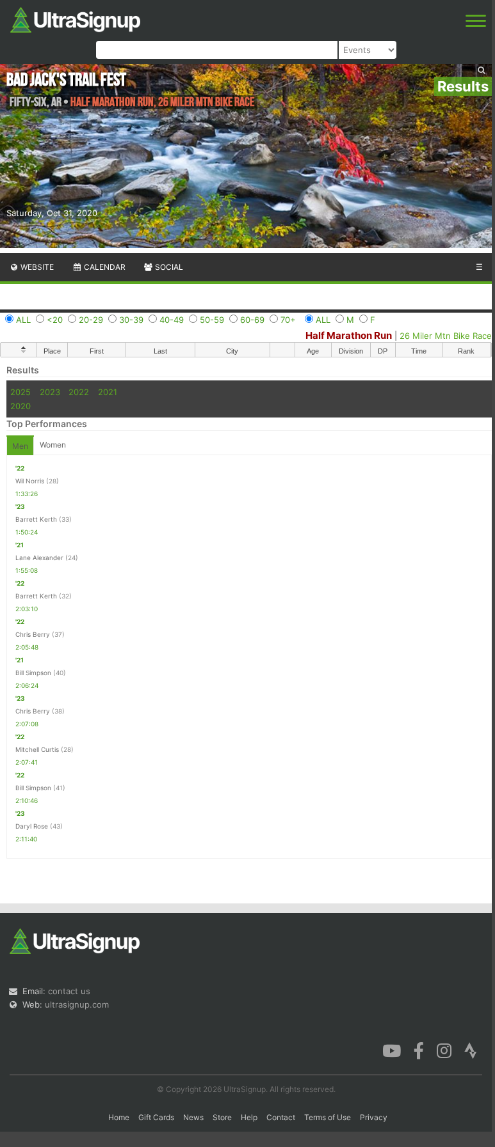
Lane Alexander (39, 557)
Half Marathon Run (348, 335)
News (193, 1117)
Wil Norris (29, 481)
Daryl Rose (31, 826)
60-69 (252, 320)
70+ (288, 320)
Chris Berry (32, 634)
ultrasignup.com (77, 1004)
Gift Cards (156, 1117)
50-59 (212, 320)
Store (222, 1117)
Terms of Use (327, 1117)
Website (36, 267)
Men (20, 446)
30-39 (131, 320)
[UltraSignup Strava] (470, 1050)
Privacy (373, 1117)
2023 (50, 392)
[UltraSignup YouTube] (391, 1050)
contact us (69, 991)
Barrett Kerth (36, 519)
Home (118, 1117)
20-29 (91, 320)
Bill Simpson (33, 672)
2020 (20, 406)
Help (249, 1117)
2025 (20, 392)
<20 (55, 320)
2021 (107, 392)
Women (53, 444)
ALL (23, 320)
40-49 (171, 320)
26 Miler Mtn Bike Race (446, 336)
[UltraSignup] (75, 18)
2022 (79, 392)
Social (168, 267)
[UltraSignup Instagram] (444, 1050)
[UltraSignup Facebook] (419, 1050)
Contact (280, 1117)
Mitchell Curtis (37, 749)
